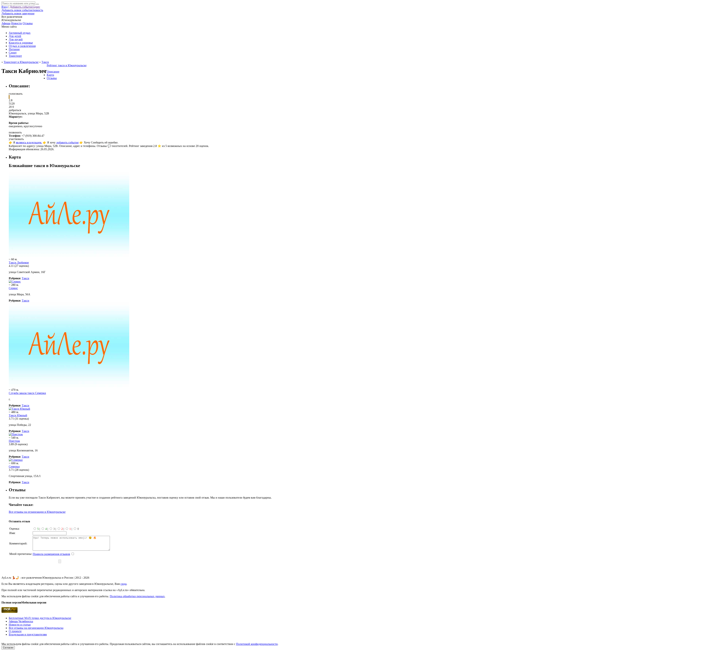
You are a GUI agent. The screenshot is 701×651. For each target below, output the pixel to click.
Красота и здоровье (21, 42)
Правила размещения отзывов (51, 554)
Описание (53, 71)
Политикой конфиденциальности (257, 644)
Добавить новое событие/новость (22, 10)
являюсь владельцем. (29, 142)
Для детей (15, 36)
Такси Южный (18, 415)
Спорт (13, 52)
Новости (16, 23)
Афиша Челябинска (21, 621)
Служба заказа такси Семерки (27, 393)
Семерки (14, 466)
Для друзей (16, 39)
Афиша (5, 23)
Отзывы (28, 23)
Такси (25, 278)
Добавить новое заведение (18, 13)
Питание (14, 49)
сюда (123, 583)
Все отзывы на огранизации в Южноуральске (37, 511)
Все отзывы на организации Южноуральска (36, 627)
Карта (50, 74)
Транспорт (15, 55)
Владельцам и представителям (28, 634)
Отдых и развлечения (22, 46)
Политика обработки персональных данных (137, 596)
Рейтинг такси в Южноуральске (67, 65)
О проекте (15, 631)
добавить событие (67, 142)
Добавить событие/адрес (25, 6)
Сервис (13, 288)
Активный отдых (19, 32)
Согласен (8, 647)
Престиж (14, 440)
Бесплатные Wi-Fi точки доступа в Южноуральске (40, 618)
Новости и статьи (20, 624)
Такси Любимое (19, 262)
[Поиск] (37, 4)
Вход (4, 6)
